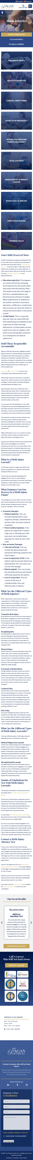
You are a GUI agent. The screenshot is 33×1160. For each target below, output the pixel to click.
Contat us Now (16, 965)
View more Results (16, 946)
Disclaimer (9, 1158)
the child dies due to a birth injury (20, 815)
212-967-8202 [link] (13, 371)
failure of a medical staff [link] (14, 273)
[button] (2, 12)
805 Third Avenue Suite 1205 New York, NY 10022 (12, 1023)
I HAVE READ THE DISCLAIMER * (16, 1136)
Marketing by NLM (17, 1155)
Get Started (8, 1141)
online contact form (9, 886)
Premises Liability (16, 44)
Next (31, 922)
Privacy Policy (23, 1158)
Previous (2, 922)
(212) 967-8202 (18, 884)
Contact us (4, 371)
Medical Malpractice (16, 34)
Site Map (15, 1158)
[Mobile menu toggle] (30, 6)
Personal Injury (16, 39)
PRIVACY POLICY (21, 1132)
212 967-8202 (13, 1029)
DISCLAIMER (8, 1132)
